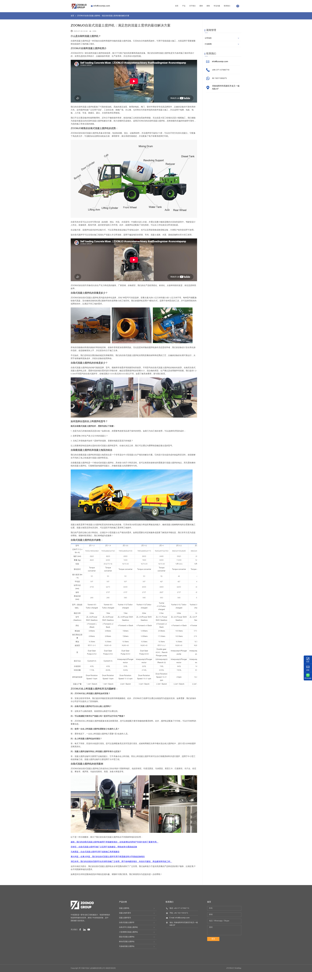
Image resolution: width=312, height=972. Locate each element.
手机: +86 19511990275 (179, 913)
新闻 (208, 6)
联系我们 (227, 6)
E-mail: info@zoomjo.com (180, 918)
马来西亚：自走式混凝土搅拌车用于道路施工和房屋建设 (95, 852)
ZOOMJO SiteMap (233, 968)
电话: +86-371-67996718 (179, 908)
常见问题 (217, 6)
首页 (176, 6)
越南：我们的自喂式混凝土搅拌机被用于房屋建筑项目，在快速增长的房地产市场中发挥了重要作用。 (114, 842)
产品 (183, 6)
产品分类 (123, 902)
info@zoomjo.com (101, 6)
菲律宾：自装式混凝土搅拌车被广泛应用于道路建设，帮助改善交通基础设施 (104, 847)
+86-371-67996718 (220, 70)
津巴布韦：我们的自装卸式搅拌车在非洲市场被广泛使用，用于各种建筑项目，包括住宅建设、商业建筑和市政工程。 (121, 862)
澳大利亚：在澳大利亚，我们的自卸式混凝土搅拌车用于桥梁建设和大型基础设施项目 (108, 857)
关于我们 (192, 6)
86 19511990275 (219, 78)
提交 (213, 939)
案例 (201, 6)
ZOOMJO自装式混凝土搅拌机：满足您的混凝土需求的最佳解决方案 (103, 16)
